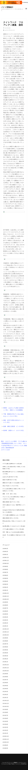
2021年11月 (6, 703)
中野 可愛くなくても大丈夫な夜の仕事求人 (13, 532)
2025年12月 (6, 557)
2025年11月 (6, 560)
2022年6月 (5, 682)
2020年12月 (6, 736)
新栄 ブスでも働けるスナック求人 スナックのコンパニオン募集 (20, 443)
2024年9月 (5, 602)
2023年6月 (5, 647)
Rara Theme (11, 764)
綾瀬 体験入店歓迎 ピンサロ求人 (13, 426)
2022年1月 (5, 697)
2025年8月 (5, 569)
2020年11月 (6, 739)
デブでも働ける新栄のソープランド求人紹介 (13, 529)
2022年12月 (6, 664)
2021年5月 (5, 721)
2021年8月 (5, 712)
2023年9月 (5, 638)
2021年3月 (5, 727)
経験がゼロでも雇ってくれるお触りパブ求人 (13, 482)
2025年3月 (5, 584)
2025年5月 (5, 578)
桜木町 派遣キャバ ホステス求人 (13, 430)
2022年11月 (6, 667)
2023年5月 (5, 650)
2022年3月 (5, 691)
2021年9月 (5, 709)
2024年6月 (5, 611)
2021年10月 (6, 706)
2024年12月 (6, 593)
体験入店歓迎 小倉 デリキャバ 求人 (11, 502)
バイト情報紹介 (7, 7)
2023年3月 (5, 655)
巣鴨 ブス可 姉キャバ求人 (10, 493)
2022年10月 (6, 670)
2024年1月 (5, 626)
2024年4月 (5, 617)
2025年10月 (6, 563)
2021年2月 (5, 730)
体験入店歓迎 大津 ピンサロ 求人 (11, 518)
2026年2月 (5, 551)
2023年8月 (5, 641)
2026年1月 (5, 554)
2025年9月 (5, 566)
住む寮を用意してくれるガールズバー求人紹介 (14, 526)
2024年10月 (6, 599)
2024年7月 (5, 608)
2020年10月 (6, 742)
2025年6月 (5, 575)
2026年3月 (5, 548)
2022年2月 (5, 694)
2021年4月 (5, 724)
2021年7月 (5, 715)
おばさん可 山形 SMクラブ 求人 (10, 476)
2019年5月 (5, 748)
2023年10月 (6, 635)
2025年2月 (5, 587)
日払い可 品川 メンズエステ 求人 (11, 485)
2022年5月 (5, 685)
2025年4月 (5, 581)
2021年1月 (5, 733)
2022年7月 (5, 679)
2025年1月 (5, 590)
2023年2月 (5, 658)
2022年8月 (5, 676)
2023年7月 (5, 644)
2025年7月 (5, 572)
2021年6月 (5, 718)
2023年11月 (6, 632)
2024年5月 (5, 614)
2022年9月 (5, 673)
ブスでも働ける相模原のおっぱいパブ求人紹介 (14, 515)
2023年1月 (5, 661)
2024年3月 (5, 620)
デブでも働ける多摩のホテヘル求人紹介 (12, 463)
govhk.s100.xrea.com (10, 30)
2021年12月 (6, 700)
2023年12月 (6, 629)
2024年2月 (5, 623)
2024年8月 (5, 605)
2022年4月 (5, 688)
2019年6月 (5, 745)
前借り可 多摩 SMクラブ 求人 (10, 479)
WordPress (23, 764)
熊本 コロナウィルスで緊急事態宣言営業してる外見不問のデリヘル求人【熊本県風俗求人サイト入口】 (7, 445)
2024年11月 (6, 596)
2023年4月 (5, 652)
